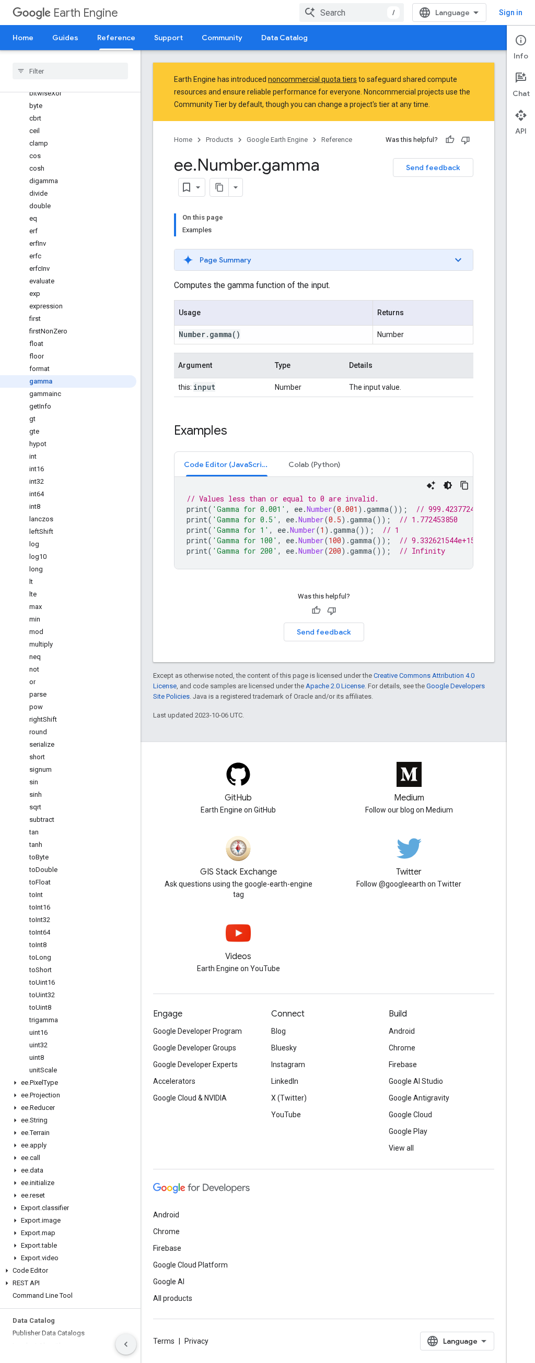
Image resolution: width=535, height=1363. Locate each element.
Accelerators (174, 1081)
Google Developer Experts (195, 1064)
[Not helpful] (465, 140)
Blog (278, 1031)
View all (401, 1148)
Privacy (196, 1341)
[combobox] (351, 12)
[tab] (227, 464)
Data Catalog (284, 37)
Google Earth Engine (277, 140)
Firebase (403, 1064)
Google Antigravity (419, 1098)
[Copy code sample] (464, 485)
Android (402, 1031)
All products (172, 1298)
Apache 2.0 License (335, 686)
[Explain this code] (431, 485)
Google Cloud (410, 1114)
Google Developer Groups (194, 1048)
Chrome (402, 1048)
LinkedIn (284, 1081)
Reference (116, 37)
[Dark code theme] (447, 485)
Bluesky (284, 1048)
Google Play (408, 1131)
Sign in (510, 12)
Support (168, 37)
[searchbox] (70, 71)
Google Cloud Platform (190, 1265)
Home (23, 37)
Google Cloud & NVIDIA (190, 1098)
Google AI (168, 1281)
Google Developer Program (197, 1031)
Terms (164, 1341)
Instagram (288, 1064)
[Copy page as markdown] (219, 187)
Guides (65, 37)
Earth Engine (85, 13)
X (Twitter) (289, 1098)
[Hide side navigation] (125, 1344)
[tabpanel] (324, 523)
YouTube (286, 1114)
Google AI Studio (416, 1081)
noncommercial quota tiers (312, 79)
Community (222, 37)
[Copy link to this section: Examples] (237, 431)
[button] (68, 1083)
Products (219, 140)
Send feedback (433, 167)
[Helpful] (450, 140)
